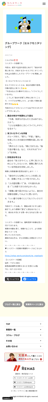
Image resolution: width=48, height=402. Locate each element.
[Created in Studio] (7, 398)
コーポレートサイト (17, 391)
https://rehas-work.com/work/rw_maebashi (24, 255)
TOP (8, 324)
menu (44, 4)
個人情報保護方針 (31, 391)
